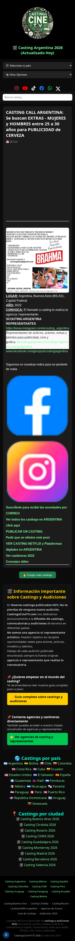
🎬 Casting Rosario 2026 (37, 830)
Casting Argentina (15, 881)
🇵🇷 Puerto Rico (54, 792)
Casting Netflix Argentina (23, 908)
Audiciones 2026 (48, 913)
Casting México (38, 881)
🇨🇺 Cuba (39, 769)
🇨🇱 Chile (46, 763)
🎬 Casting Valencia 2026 (37, 865)
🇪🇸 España (63, 775)
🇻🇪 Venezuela (37, 803)
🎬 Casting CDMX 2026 (37, 836)
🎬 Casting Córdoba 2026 (37, 825)
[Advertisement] (37, 183)
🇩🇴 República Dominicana (28, 798)
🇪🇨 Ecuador (55, 769)
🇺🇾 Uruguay (57, 798)
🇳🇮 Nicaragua (37, 786)
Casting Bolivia (38, 896)
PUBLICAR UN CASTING (24, 531)
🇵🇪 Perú (36, 792)
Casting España (59, 881)
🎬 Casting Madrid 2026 (37, 853)
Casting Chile (39, 886)
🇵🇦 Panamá (56, 786)
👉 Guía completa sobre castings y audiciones (36, 699)
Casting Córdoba (39, 903)
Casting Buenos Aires (15, 903)
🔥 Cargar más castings (37, 574)
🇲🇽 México (17, 786)
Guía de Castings (27, 913)
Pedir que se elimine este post (28, 537)
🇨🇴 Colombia (62, 763)
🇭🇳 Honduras (55, 780)
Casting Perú (57, 886)
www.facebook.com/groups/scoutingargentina (37, 351)
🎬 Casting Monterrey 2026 (37, 848)
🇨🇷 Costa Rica (21, 769)
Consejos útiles (17, 561)
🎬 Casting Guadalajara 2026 (37, 842)
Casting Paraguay (38, 891)
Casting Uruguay (14, 891)
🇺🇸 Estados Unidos (18, 775)
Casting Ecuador (61, 891)
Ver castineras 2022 (20, 555)
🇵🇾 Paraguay (19, 792)
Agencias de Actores (52, 908)
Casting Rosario (60, 903)
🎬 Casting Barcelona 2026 (37, 859)
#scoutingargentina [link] (30, 342)
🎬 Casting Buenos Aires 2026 (37, 819)
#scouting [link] (50, 342)
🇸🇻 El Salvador (43, 775)
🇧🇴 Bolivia (31, 763)
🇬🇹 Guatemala (20, 780)
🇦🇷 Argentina (13, 763)
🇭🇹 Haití (38, 780)
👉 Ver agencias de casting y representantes (31, 739)
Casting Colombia (18, 886)
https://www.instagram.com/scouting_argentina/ (38, 328)
